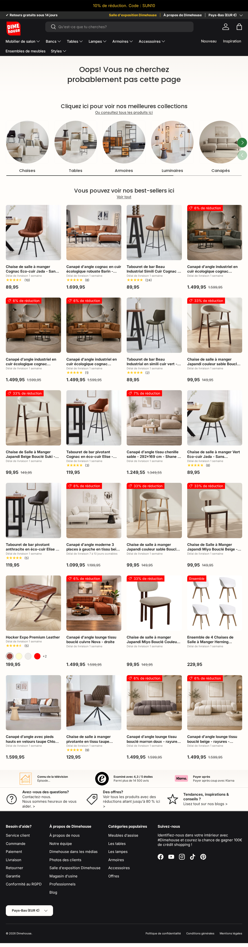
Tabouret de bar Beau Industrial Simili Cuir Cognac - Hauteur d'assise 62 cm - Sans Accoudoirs (154, 273)
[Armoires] (124, 142)
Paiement (14, 851)
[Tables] (75, 142)
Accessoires (119, 868)
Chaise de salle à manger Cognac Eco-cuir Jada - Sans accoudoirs (31, 271)
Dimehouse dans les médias (73, 851)
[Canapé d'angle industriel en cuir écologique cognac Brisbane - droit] (94, 325)
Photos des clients (65, 860)
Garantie (13, 876)
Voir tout (124, 196)
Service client (18, 835)
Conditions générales (200, 933)
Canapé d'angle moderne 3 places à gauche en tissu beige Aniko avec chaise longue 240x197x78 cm (93, 551)
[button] (239, 26)
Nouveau (209, 41)
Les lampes (118, 851)
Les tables (117, 843)
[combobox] (119, 27)
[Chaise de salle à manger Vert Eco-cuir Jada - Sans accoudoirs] (214, 417)
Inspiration (232, 41)
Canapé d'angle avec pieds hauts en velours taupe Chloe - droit (33, 741)
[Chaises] (27, 142)
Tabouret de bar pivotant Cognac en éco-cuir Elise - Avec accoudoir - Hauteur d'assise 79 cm (89, 459)
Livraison (13, 860)
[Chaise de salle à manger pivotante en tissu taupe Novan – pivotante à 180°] (94, 702)
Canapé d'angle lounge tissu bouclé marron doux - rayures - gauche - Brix (153, 741)
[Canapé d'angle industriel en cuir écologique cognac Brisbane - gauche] (214, 232)
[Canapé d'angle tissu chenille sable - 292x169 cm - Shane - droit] (154, 417)
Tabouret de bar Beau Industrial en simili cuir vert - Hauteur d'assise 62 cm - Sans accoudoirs (154, 366)
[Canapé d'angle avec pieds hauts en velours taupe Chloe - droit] (33, 702)
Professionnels (62, 884)
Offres (113, 876)
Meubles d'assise (123, 835)
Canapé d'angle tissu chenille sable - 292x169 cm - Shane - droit (153, 457)
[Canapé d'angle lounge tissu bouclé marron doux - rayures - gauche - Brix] (154, 702)
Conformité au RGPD (24, 884)
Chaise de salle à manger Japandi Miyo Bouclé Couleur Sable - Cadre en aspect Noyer (154, 642)
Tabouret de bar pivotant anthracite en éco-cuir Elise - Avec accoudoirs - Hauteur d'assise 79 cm (31, 551)
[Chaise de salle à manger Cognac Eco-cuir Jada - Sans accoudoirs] (33, 232)
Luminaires (172, 170)
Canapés (220, 170)
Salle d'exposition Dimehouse (133, 15)
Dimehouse (23, 933)
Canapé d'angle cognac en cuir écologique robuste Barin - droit (93, 271)
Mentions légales (231, 933)
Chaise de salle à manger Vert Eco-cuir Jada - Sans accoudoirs (213, 457)
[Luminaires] (172, 142)
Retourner (14, 868)
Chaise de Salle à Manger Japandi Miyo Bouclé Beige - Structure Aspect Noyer (212, 549)
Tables (75, 170)
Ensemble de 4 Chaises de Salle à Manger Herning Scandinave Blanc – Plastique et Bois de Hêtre (213, 644)
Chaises (27, 170)
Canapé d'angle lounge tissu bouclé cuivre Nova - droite (91, 639)
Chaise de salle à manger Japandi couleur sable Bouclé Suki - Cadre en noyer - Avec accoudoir (213, 366)
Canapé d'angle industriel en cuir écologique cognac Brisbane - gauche (212, 271)
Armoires (124, 170)
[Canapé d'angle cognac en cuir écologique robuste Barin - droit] (94, 232)
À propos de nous (64, 835)
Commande (15, 843)
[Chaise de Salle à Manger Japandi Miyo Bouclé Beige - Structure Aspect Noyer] (214, 510)
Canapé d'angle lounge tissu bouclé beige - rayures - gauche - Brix (212, 741)
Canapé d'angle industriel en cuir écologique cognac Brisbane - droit (91, 364)
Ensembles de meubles (26, 51)
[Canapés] (220, 142)
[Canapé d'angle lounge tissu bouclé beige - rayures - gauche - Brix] (214, 702)
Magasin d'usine (63, 876)
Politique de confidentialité (163, 933)
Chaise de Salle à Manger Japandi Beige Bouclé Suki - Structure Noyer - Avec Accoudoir (30, 459)
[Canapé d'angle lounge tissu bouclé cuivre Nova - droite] (94, 603)
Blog (53, 892)
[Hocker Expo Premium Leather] (33, 603)
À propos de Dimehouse (182, 15)
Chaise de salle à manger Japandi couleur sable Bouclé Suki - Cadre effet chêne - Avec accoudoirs (152, 551)
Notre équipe (60, 843)
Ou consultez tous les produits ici (124, 112)
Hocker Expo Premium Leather (33, 637)
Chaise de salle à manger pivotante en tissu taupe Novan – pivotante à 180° (88, 741)
